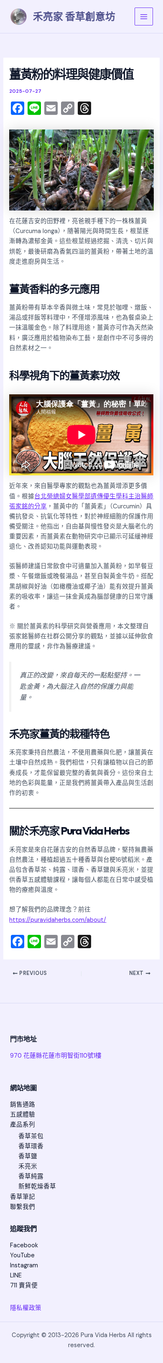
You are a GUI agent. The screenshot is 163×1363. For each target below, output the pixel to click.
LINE (16, 1275)
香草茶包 (30, 1136)
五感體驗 (22, 1115)
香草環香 (30, 1146)
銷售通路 (22, 1105)
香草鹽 (27, 1156)
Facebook (24, 1245)
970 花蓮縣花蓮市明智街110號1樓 (56, 1056)
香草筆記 (22, 1197)
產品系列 (22, 1125)
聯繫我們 (22, 1207)
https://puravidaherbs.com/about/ (57, 920)
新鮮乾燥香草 (37, 1186)
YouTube (22, 1255)
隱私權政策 (25, 1308)
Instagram (24, 1265)
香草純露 (30, 1176)
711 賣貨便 (24, 1285)
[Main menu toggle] (144, 17)
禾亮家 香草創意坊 (74, 16)
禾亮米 (27, 1166)
